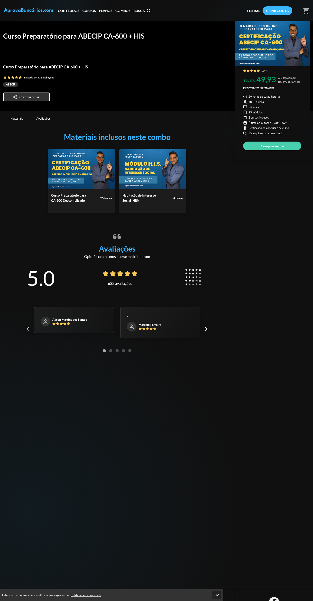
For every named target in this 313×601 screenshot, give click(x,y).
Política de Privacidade (86, 595)
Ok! (216, 595)
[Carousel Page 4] (123, 351)
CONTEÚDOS (68, 11)
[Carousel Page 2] (111, 351)
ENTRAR (253, 11)
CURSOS (89, 11)
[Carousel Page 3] (117, 351)
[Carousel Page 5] (130, 351)
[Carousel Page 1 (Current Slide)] (104, 351)
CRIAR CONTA (277, 11)
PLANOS (105, 11)
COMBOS (123, 11)
